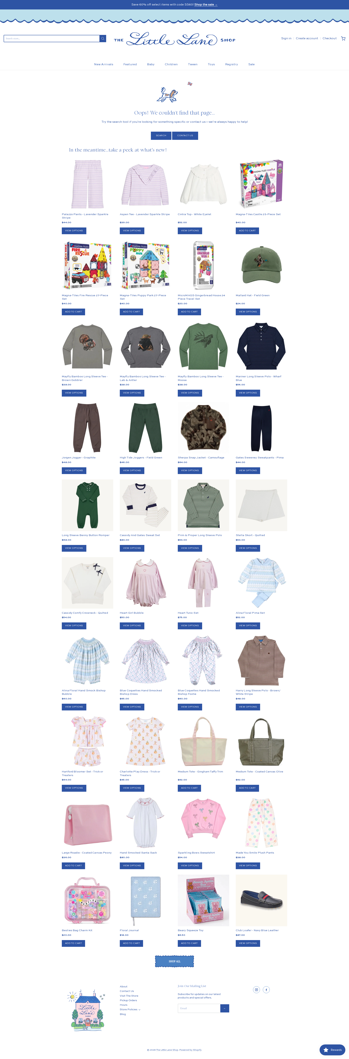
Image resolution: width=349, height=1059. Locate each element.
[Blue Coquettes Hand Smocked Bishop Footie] (203, 660)
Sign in (286, 38)
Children (171, 64)
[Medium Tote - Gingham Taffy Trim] (203, 741)
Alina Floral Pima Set (250, 613)
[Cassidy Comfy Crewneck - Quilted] (87, 583)
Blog (123, 1014)
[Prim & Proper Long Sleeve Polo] (203, 505)
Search (161, 136)
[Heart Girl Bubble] (145, 583)
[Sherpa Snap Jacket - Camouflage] (203, 440)
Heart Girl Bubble (132, 613)
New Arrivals (103, 64)
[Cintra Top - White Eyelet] (203, 184)
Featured (130, 64)
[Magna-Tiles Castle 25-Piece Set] (261, 184)
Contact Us (185, 136)
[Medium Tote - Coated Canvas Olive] (261, 741)
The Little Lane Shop (167, 1050)
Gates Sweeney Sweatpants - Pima (260, 457)
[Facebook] (266, 989)
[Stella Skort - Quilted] (261, 505)
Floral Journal (129, 930)
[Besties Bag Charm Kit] (87, 900)
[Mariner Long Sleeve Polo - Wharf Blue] (261, 346)
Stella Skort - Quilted (250, 535)
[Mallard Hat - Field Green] (261, 265)
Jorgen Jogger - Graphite (79, 457)
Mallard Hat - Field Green (253, 295)
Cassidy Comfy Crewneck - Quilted (85, 613)
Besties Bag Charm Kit (77, 930)
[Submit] (102, 38)
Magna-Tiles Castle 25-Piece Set (258, 214)
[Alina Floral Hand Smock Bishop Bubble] (87, 660)
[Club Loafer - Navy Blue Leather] (261, 900)
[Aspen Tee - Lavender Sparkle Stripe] (145, 184)
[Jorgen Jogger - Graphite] (87, 427)
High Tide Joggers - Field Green (141, 457)
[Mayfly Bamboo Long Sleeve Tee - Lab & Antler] (145, 346)
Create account (307, 38)
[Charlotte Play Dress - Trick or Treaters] (145, 742)
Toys (211, 64)
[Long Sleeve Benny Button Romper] (87, 505)
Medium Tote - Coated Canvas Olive (259, 771)
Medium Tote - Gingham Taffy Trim (200, 771)
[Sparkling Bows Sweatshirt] (203, 818)
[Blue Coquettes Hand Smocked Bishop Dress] (145, 660)
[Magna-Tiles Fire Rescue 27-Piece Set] (87, 265)
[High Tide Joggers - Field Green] (145, 428)
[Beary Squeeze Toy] (203, 900)
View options (74, 231)
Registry (231, 64)
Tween (193, 64)
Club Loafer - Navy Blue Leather (257, 930)
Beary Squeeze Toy (191, 930)
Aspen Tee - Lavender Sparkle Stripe (145, 214)
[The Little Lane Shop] (174, 38)
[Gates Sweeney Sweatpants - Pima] (261, 427)
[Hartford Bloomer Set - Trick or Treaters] (87, 741)
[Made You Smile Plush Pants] (261, 823)
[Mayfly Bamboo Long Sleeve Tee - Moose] (203, 346)
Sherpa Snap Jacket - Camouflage (201, 457)
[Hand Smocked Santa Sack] (145, 823)
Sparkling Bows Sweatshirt (196, 852)
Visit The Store (129, 996)
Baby (151, 64)
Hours (123, 1005)
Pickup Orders (128, 1000)
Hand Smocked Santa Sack (138, 852)
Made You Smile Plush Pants (255, 852)
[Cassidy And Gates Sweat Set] (145, 505)
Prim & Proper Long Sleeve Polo (200, 535)
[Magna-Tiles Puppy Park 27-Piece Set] (145, 265)
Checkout (330, 38)
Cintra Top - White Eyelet (194, 214)
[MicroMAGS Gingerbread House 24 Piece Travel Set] (203, 265)
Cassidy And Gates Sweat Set (140, 535)
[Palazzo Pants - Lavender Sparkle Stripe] (87, 184)
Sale (251, 64)
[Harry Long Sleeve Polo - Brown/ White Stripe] (261, 660)
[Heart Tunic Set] (203, 583)
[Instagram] (256, 989)
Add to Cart (247, 231)
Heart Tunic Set (188, 613)
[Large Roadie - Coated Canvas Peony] (87, 823)
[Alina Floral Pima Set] (261, 583)
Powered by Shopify (190, 1050)
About (123, 986)
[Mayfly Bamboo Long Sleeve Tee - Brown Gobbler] (87, 346)
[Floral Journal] (145, 900)
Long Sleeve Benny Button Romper (86, 535)
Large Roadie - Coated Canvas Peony (87, 852)
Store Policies (128, 1009)
